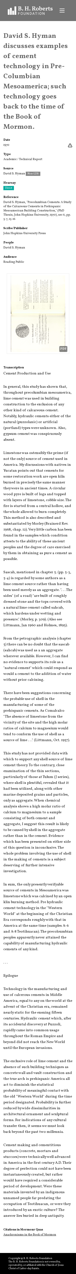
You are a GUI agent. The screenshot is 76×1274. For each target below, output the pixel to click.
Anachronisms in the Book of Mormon (29, 1235)
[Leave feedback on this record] (70, 145)
